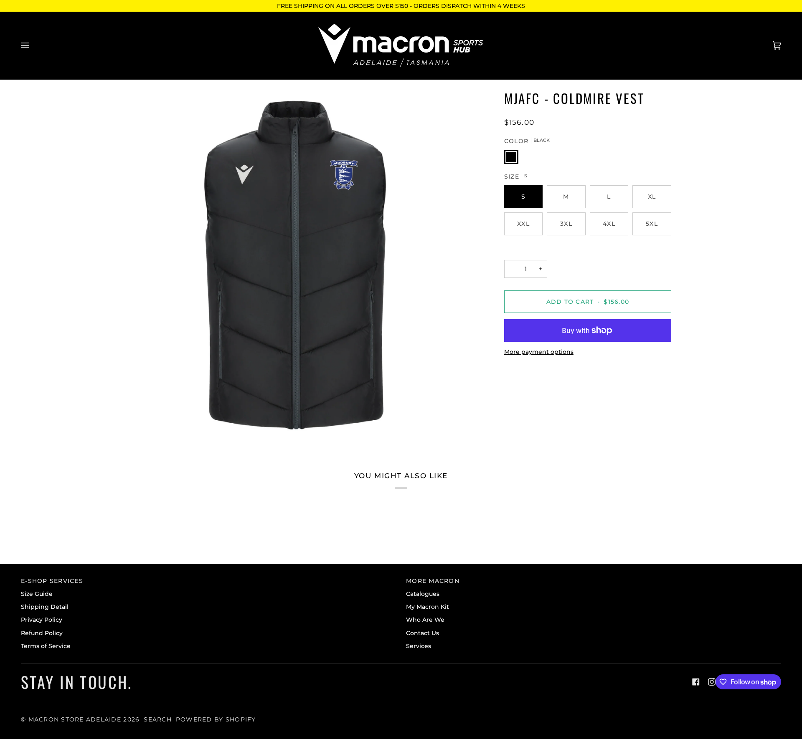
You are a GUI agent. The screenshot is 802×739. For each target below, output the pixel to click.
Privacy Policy (41, 619)
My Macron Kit (427, 606)
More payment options (539, 351)
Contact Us (422, 633)
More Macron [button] (432, 581)
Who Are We (425, 619)
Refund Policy (42, 633)
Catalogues (422, 593)
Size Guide (37, 593)
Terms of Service (46, 646)
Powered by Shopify (216, 719)
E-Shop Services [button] (52, 581)
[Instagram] (712, 682)
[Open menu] (33, 45)
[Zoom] (295, 265)
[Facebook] (696, 682)
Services (418, 646)
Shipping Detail (45, 606)
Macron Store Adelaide (74, 719)
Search (158, 719)
